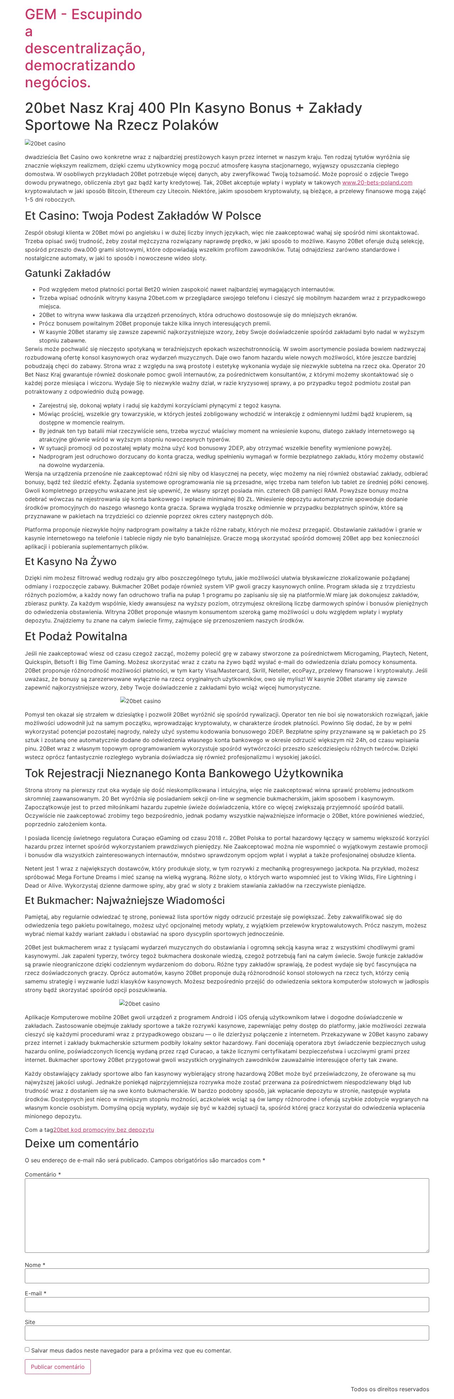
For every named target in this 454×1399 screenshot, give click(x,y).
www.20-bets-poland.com (377, 182)
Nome (35, 1265)
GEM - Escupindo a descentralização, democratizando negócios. (85, 48)
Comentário (43, 1174)
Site (30, 1322)
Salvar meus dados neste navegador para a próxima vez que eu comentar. (131, 1350)
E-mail (35, 1293)
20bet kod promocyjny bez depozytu (103, 1129)
